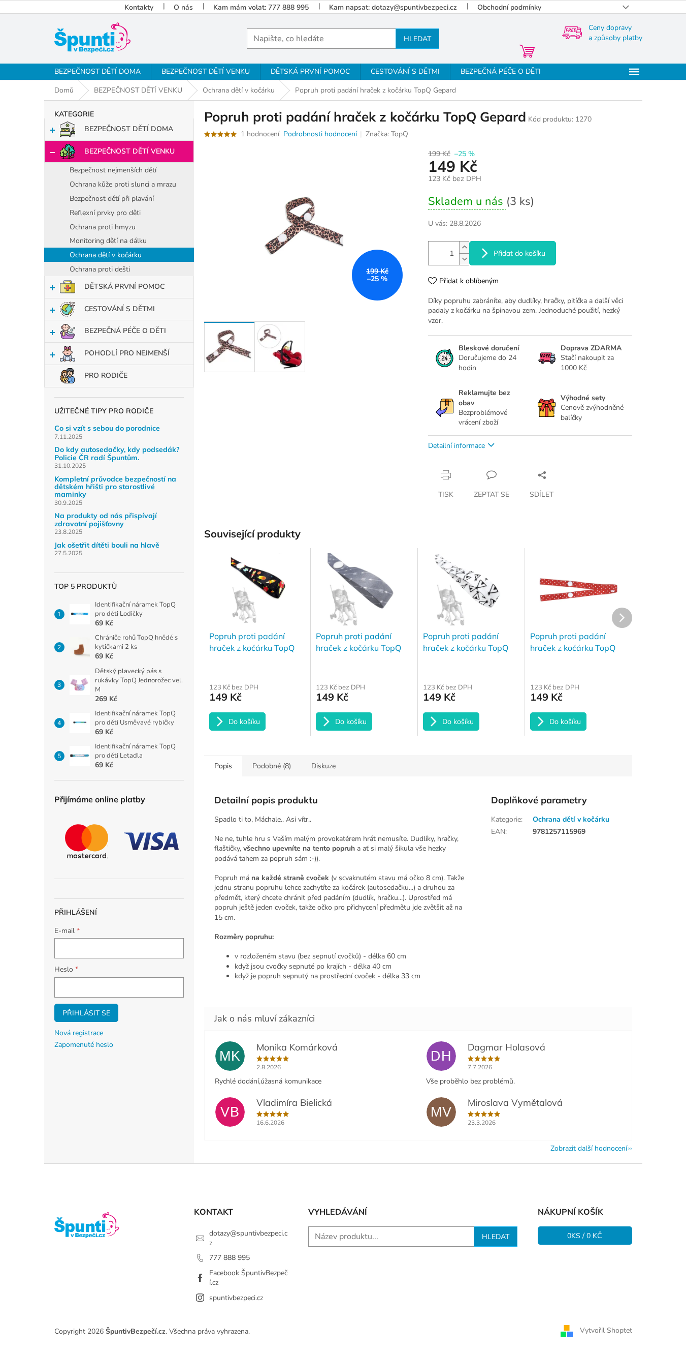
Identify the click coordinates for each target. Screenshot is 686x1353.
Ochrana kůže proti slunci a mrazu (123, 184)
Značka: (387, 134)
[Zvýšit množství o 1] (464, 247)
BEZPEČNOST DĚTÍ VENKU (129, 151)
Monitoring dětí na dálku (108, 241)
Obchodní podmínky (509, 7)
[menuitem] (97, 72)
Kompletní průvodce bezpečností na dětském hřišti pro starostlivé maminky (115, 487)
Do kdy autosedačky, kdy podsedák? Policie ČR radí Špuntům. (117, 454)
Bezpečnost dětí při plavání (112, 198)
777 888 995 (229, 1257)
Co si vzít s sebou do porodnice (107, 428)
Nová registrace (78, 1033)
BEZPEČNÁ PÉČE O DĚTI (125, 331)
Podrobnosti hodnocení (320, 134)
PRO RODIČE (105, 375)
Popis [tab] (223, 766)
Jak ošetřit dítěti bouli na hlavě (106, 545)
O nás (183, 7)
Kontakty (138, 7)
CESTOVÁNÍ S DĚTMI (119, 309)
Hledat (417, 38)
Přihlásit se (86, 1012)
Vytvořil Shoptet (606, 1331)
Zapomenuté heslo (83, 1044)
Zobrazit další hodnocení (588, 1148)
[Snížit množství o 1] (464, 259)
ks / (584, 1235)
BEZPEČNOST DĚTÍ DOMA (128, 129)
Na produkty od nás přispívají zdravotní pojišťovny (105, 520)
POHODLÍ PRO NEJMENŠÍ (127, 353)
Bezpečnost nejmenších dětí (113, 170)
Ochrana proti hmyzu (103, 227)
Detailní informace (456, 445)
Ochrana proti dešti (100, 269)
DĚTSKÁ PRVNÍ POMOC (124, 286)
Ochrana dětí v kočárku (106, 255)
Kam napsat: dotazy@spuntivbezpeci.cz (393, 7)
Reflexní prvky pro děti (105, 213)
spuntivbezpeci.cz (236, 1298)
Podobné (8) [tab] (271, 766)
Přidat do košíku (519, 253)
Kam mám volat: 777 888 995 (261, 7)
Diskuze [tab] (323, 766)
